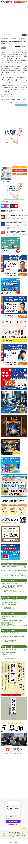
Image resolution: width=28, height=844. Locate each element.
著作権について (5, 835)
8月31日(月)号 (6, 181)
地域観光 (6, 38)
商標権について (12, 835)
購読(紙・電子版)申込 (17, 1)
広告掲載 (14, 833)
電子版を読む (20, 173)
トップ (2, 38)
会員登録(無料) (20, 167)
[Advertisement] (14, 15)
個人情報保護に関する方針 (20, 835)
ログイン (23, 1)
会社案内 (4, 833)
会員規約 (13, 836)
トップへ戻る (23, 828)
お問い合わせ (9, 833)
